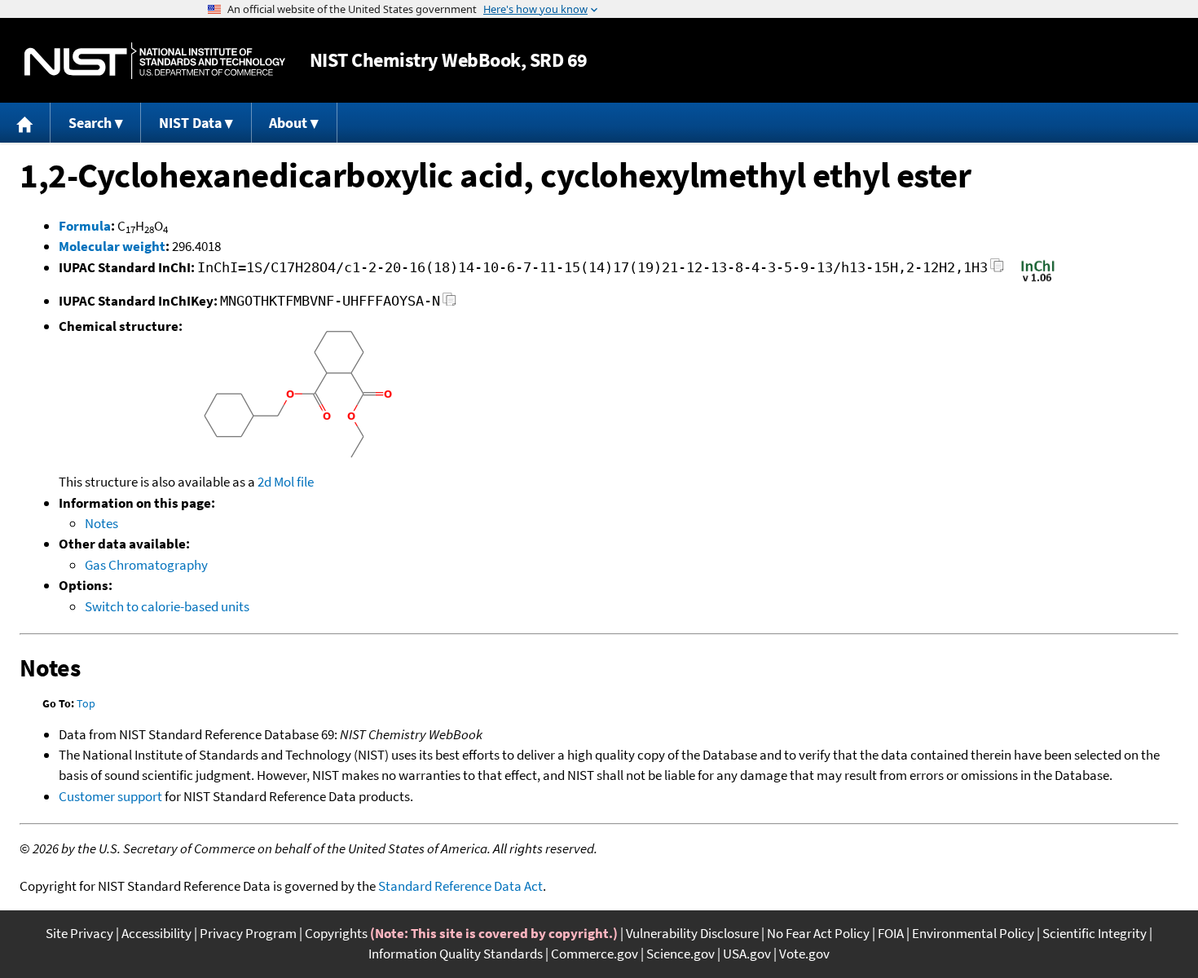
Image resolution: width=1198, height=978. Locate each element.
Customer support (110, 796)
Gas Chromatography (146, 565)
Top (86, 703)
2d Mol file (286, 482)
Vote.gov (804, 954)
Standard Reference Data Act (460, 886)
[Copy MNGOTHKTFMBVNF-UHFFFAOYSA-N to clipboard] (449, 303)
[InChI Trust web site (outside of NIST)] (1038, 280)
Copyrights (336, 933)
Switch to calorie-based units (167, 606)
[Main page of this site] (25, 123)
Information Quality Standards (455, 954)
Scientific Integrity (1094, 933)
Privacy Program (248, 933)
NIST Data (190, 122)
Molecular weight (112, 246)
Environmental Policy (973, 933)
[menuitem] (25, 123)
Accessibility (156, 933)
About (288, 122)
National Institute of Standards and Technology (154, 60)
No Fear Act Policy (818, 933)
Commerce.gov (594, 954)
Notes (101, 523)
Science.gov (680, 954)
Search (90, 122)
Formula (85, 226)
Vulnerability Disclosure (692, 933)
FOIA (891, 933)
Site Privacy (79, 933)
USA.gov (747, 954)
